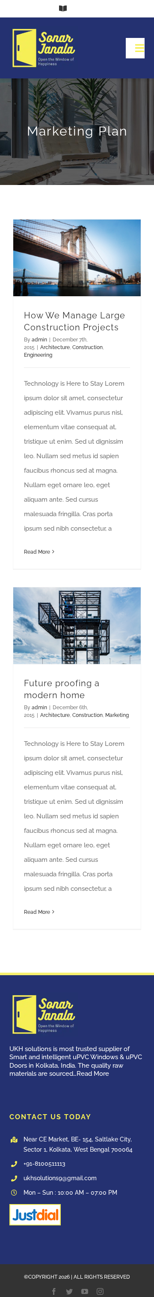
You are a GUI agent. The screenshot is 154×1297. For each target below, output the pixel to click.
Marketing (117, 715)
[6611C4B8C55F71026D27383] (43, 29)
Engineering (38, 355)
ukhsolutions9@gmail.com (60, 1178)
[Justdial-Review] (35, 1208)
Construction (87, 347)
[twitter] (69, 1291)
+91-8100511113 (44, 1163)
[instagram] (100, 1291)
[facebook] (53, 1291)
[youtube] (84, 1291)
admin (39, 340)
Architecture (55, 347)
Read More (37, 552)
